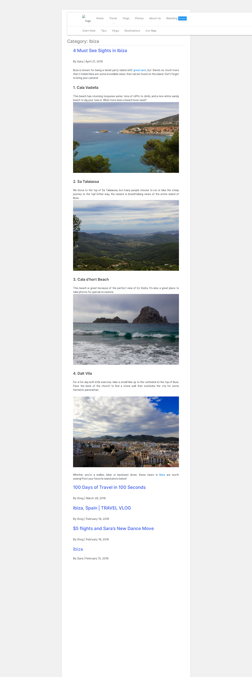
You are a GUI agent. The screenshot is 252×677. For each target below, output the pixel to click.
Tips (103, 30)
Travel (113, 18)
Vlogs (126, 18)
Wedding (171, 18)
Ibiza (162, 474)
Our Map (151, 30)
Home (99, 18)
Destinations (132, 30)
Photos (139, 18)
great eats (139, 70)
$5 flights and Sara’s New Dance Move (113, 528)
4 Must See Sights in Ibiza (100, 50)
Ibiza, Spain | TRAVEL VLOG (102, 508)
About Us (155, 18)
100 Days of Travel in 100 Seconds (109, 487)
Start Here (89, 30)
